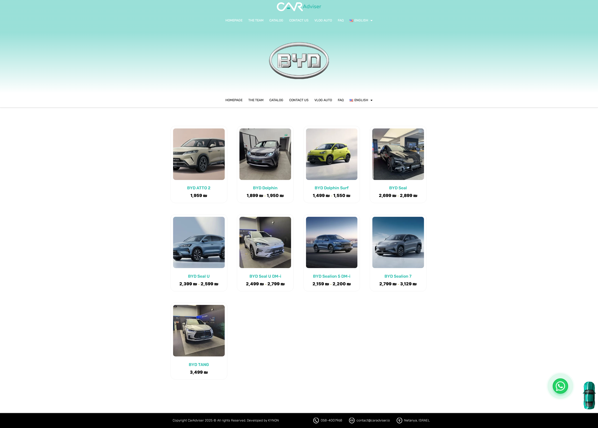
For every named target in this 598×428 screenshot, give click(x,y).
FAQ (341, 20)
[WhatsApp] (560, 386)
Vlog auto (323, 20)
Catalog (276, 20)
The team (255, 20)
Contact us (299, 20)
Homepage (233, 20)
